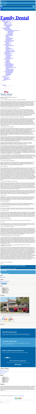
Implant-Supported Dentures (10, 51)
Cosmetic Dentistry (8, 41)
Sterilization (8, 26)
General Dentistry (8, 29)
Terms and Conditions (21, 395)
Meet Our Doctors (7, 77)
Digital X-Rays (10, 32)
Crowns (7, 47)
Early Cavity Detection (9, 35)
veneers (27, 352)
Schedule (1, 8)
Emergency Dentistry (7, 28)
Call (1, 10)
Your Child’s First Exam (9, 70)
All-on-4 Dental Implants (9, 45)
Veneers (7, 43)
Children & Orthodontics (9, 65)
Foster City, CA (3, 1)
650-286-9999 (4, 4)
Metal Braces (8, 60)
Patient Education (8, 25)
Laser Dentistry (10, 33)
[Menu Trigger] (33, 6)
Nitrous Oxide (8, 74)
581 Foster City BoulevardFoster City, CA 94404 (4, 282)
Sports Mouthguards (9, 38)
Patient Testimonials (7, 79)
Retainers (7, 61)
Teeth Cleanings (8, 39)
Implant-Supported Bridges (10, 50)
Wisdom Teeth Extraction (10, 64)
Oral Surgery (7, 62)
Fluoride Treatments (9, 66)
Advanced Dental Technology (12, 30)
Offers (5, 23)
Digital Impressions (11, 31)
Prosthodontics (7, 44)
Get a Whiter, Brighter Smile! (9, 341)
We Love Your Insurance (7, 24)
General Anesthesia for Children (11, 67)
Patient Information (6, 21)
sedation (15, 334)
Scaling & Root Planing (9, 58)
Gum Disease (8, 56)
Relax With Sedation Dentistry (9, 332)
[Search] (4, 402)
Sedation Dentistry (8, 71)
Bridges (7, 46)
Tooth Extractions (8, 63)
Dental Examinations (9, 34)
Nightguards (8, 37)
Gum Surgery (8, 57)
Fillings (7, 36)
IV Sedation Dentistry (9, 72)
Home (3, 20)
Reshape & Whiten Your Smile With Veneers (13, 350)
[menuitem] (19, 20)
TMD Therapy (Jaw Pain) (10, 40)
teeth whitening (22, 343)
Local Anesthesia (8, 73)
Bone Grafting (8, 54)
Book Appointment (5, 273)
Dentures (7, 49)
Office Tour (6, 78)
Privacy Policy (15, 395)
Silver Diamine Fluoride (9, 69)
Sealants (7, 68)
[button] (1, 6)
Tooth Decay (8, 27)
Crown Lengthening (9, 55)
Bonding (7, 42)
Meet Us (3, 76)
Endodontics (7, 52)
